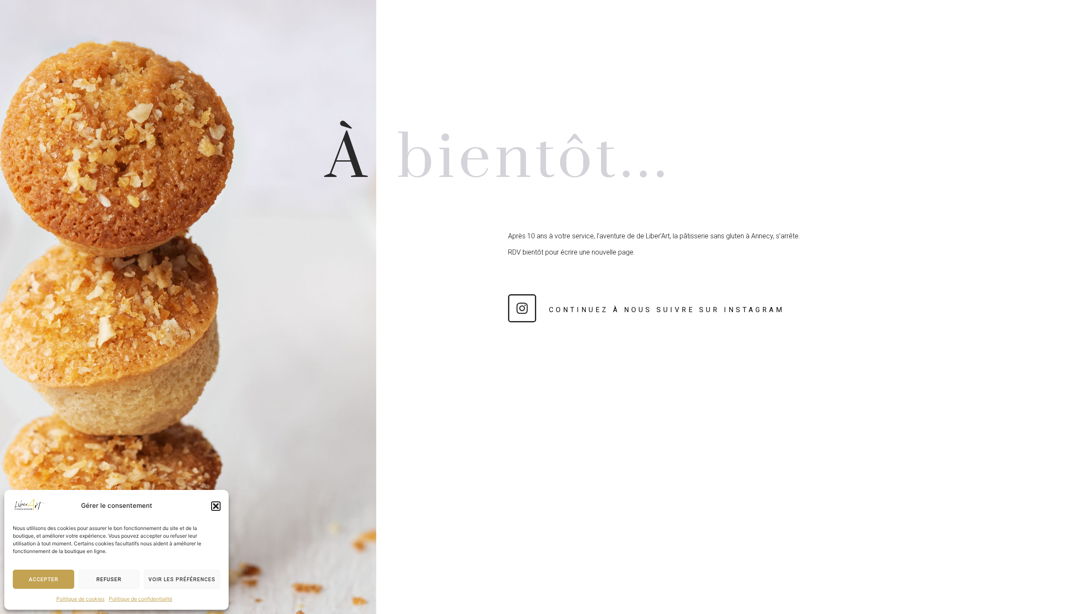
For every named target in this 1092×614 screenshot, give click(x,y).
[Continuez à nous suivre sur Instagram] (522, 308)
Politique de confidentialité (140, 599)
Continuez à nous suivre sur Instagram (666, 310)
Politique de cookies (80, 599)
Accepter (43, 579)
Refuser (109, 579)
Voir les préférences (181, 579)
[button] (216, 506)
